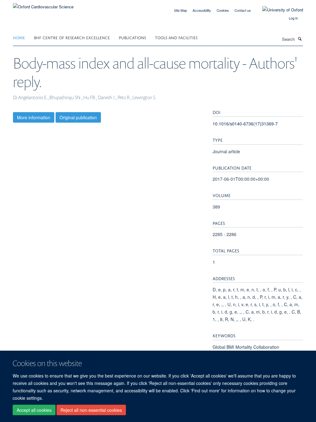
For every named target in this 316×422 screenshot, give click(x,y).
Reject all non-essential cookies (91, 410)
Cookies (223, 10)
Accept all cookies (34, 410)
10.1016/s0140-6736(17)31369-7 (245, 123)
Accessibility (202, 10)
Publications (132, 37)
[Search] (299, 38)
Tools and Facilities (176, 37)
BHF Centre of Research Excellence (72, 37)
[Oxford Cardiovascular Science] (43, 4)
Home (19, 37)
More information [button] (33, 117)
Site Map (180, 10)
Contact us (243, 10)
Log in (293, 17)
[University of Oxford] (278, 10)
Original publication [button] (78, 117)
